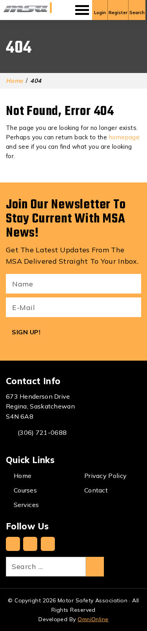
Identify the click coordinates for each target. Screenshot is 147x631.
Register (118, 12)
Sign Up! (26, 332)
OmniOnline (93, 619)
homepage (124, 137)
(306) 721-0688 (42, 432)
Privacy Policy (105, 476)
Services (26, 505)
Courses (25, 490)
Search (137, 12)
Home (14, 80)
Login (100, 12)
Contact (96, 490)
